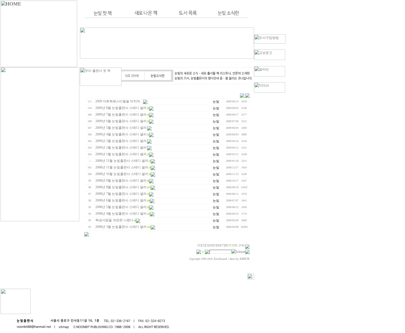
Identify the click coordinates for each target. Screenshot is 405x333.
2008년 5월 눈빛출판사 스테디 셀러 (121, 207)
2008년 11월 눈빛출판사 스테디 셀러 (121, 167)
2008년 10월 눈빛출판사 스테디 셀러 (121, 174)
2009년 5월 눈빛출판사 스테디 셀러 (121, 128)
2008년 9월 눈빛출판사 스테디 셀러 (121, 180)
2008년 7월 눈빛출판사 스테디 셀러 (121, 194)
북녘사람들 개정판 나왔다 (114, 220)
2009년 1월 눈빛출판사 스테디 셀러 (121, 154)
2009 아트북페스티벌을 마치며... (118, 101)
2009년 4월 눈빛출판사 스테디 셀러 (121, 134)
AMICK (244, 258)
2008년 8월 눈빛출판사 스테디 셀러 (121, 187)
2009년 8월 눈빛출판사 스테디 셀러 (121, 108)
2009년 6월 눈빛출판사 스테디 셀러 (121, 121)
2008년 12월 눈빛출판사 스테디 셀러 (121, 161)
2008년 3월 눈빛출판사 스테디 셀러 (121, 227)
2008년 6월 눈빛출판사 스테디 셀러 (121, 200)
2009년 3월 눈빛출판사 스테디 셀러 (121, 141)
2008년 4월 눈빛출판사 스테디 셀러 (121, 213)
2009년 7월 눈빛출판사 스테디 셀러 (121, 114)
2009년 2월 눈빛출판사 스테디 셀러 (121, 147)
